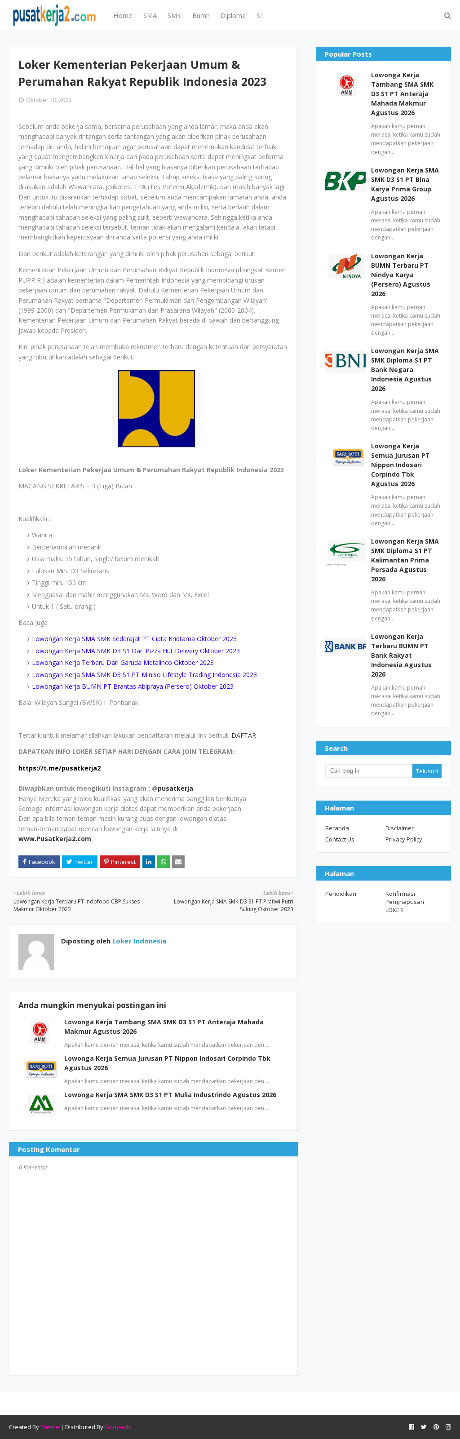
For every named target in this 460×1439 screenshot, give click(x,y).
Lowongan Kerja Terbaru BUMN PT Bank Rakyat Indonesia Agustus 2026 (401, 655)
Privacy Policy (403, 839)
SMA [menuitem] (150, 15)
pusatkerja (175, 788)
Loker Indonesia (138, 940)
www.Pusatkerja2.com (54, 838)
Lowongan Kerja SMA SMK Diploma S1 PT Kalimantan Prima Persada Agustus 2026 (405, 560)
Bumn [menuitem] (201, 15)
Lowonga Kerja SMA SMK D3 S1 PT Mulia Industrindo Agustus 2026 (170, 1094)
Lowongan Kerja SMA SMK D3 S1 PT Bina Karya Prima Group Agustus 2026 (405, 184)
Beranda (337, 828)
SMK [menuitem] (174, 15)
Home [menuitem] (123, 15)
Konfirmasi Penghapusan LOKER (404, 902)
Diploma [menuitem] (233, 15)
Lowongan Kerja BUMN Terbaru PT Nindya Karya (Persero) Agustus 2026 (400, 275)
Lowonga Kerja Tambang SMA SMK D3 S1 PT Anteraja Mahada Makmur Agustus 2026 (402, 94)
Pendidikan (340, 894)
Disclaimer (399, 828)
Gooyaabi (118, 1427)
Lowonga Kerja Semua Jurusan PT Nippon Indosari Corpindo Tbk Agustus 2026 (400, 465)
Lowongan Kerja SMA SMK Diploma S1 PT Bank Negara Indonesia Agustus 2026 (405, 369)
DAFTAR (243, 735)
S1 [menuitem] (260, 15)
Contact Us (339, 839)
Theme (49, 1427)
